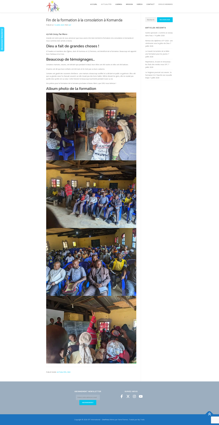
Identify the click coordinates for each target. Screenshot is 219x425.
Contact (150, 4)
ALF (69, 25)
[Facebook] (121, 396)
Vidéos (140, 4)
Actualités (61, 372)
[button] (91, 126)
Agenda (118, 4)
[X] (128, 396)
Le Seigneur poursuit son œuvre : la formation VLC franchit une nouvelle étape (158, 75)
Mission (129, 4)
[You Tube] (140, 396)
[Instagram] (134, 396)
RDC (69, 372)
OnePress (105, 419)
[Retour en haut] (209, 414)
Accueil (93, 4)
